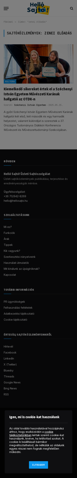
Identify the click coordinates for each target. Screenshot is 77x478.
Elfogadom (38, 464)
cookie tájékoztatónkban (31, 433)
